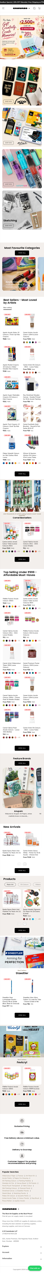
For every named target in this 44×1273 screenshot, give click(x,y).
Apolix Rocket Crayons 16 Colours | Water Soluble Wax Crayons (11, 367)
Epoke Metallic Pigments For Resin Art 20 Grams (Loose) (31, 912)
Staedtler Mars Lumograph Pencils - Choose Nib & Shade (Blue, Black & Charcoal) (10, 1001)
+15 (18, 463)
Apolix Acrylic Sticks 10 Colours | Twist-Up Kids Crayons (11, 335)
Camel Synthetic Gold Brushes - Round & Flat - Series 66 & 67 (32, 426)
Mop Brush (35, 1198)
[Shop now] (22, 37)
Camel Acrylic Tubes (9, 1198)
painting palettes (25, 1181)
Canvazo (28, 1270)
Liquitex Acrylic (19, 1201)
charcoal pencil (25, 1188)
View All (22, 253)
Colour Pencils (24, 1198)
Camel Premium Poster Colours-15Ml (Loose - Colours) (31, 665)
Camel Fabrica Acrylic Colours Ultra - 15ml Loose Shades (30, 544)
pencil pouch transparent (11, 1186)
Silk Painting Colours (9, 1188)
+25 (39, 641)
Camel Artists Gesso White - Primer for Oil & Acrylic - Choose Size (31, 853)
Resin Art (10, 884)
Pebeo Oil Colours (8, 1196)
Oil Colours (24, 884)
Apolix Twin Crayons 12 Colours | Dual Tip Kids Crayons (11, 426)
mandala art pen (8, 1183)
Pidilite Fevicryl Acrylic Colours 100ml (10, 600)
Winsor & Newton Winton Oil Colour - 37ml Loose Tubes (30, 455)
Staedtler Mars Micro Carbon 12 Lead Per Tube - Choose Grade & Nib (32, 1000)
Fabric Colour (27, 1186)
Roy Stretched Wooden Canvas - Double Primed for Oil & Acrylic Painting (32, 397)
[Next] (25, 864)
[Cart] (39, 8)
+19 (18, 737)
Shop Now (8, 101)
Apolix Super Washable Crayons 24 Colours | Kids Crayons (11, 397)
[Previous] (19, 864)
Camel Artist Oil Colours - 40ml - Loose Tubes (31, 366)
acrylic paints (7, 1178)
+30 (39, 919)
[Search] (34, 8)
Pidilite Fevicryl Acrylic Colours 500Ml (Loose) (31, 1088)
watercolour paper (8, 1176)
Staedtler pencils (23, 1191)
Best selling (7, 308)
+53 (18, 705)
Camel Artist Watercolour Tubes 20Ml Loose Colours (12, 665)
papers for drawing (21, 1178)
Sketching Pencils (20, 1193)
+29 (18, 606)
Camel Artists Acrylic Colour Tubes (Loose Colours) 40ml (9, 544)
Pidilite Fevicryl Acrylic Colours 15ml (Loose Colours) (31, 633)
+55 (39, 342)
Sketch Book (6, 1193)
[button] (3, 8)
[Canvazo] (21, 8)
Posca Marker (7, 1201)
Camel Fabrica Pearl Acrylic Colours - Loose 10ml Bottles (11, 730)
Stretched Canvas (8, 1191)
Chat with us (35, 1268)
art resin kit (30, 1176)
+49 (39, 673)
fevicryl (20, 1176)
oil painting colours (9, 1181)
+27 (39, 1094)
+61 (39, 372)
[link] (22, 1209)
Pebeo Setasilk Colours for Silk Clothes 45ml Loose (11, 455)
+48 (39, 463)
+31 (39, 551)
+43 (18, 673)
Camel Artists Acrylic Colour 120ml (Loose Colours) (30, 335)
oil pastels (32, 1183)
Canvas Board (21, 1183)
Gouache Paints (23, 1196)
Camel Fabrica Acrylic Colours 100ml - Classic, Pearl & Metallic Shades (11, 698)
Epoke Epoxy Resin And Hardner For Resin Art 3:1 (12, 852)
